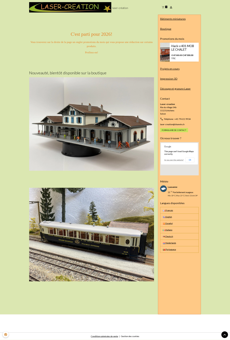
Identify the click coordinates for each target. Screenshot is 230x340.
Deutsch (169, 236)
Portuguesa (170, 249)
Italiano (168, 230)
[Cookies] (6, 334)
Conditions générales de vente (104, 336)
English (168, 217)
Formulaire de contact (174, 130)
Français (169, 210)
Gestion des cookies (130, 336)
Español (169, 223)
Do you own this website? (174, 160)
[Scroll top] (224, 334)
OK (190, 160)
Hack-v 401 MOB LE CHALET (182, 47)
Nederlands (170, 243)
